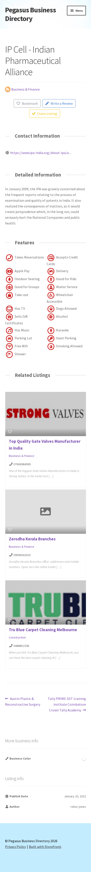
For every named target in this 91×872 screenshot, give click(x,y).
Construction (17, 637)
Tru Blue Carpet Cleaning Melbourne (43, 629)
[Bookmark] (10, 432)
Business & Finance (21, 456)
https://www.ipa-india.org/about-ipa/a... (40, 152)
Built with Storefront (45, 846)
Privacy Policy (15, 846)
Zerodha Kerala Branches (32, 538)
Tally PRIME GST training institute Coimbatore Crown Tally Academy (66, 704)
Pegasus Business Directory (30, 14)
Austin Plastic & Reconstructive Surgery (22, 701)
